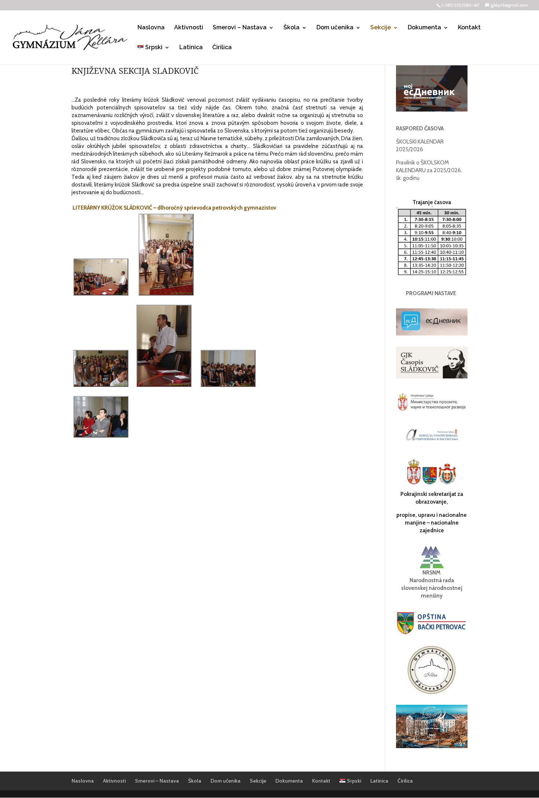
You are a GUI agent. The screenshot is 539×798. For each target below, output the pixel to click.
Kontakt (469, 28)
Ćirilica (222, 48)
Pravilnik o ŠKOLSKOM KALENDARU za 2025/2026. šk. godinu (429, 170)
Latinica (191, 48)
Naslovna (151, 28)
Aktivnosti (188, 28)
